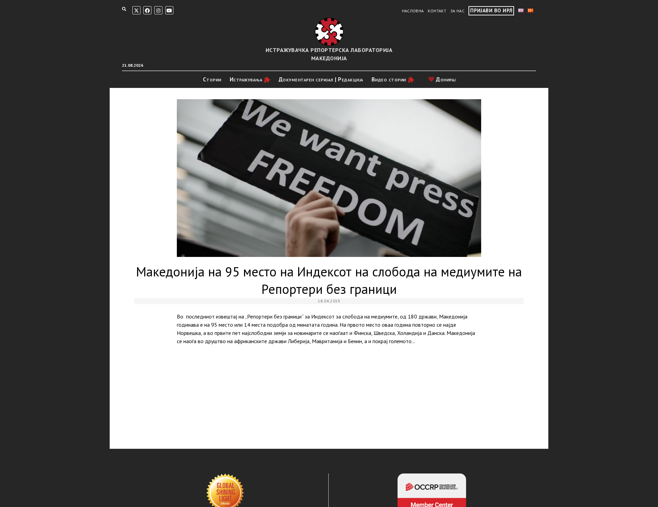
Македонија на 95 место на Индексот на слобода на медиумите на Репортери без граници (329, 178)
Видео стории (388, 79)
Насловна (413, 10)
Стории (212, 79)
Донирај (445, 79)
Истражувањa (246, 79)
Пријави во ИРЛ (491, 10)
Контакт (437, 10)
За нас (457, 10)
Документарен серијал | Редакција (321, 79)
